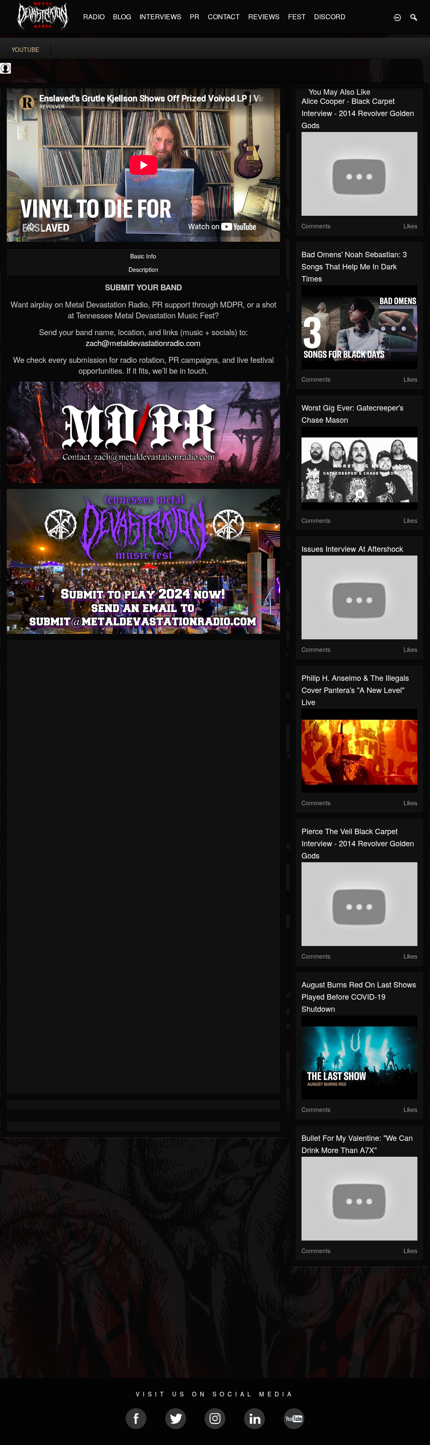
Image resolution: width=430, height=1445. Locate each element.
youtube (25, 49)
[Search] (414, 17)
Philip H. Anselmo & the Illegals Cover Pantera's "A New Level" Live (355, 689)
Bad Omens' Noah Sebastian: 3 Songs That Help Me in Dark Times (354, 266)
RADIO (94, 16)
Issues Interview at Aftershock (352, 548)
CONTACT (224, 16)
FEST (297, 16)
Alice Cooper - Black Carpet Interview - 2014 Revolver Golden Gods (358, 112)
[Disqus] (143, 758)
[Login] (397, 17)
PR (194, 16)
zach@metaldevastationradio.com (143, 342)
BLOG (122, 16)
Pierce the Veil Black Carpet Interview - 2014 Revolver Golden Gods (358, 843)
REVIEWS (264, 16)
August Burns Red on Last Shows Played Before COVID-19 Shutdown (359, 996)
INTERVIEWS (160, 16)
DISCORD (330, 16)
